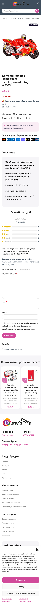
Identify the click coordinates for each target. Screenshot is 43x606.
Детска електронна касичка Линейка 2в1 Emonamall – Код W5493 (10, 390)
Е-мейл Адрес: (10, 441)
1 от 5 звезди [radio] (21, 270)
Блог (3, 474)
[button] (37, 549)
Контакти (6, 478)
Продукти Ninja (8, 523)
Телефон (27, 431)
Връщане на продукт (11, 503)
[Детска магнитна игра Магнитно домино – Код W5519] (30, 375)
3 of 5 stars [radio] (25, 270)
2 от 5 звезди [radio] (23, 270)
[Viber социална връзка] (29, 118)
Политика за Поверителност (14, 507)
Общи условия (8, 498)
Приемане (20, 580)
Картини (6, 535)
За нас (4, 470)
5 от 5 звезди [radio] (29, 270)
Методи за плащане (10, 494)
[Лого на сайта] (20, 3)
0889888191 (28, 435)
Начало (5, 461)
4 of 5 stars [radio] (27, 270)
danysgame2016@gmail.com (15, 444)
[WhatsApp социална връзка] (23, 118)
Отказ (21, 586)
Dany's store (7, 435)
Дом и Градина (8, 531)
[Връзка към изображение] (17, 421)
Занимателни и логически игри (10, 402)
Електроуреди (8, 527)
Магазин (5, 465)
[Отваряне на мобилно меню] (3, 3)
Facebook (7, 431)
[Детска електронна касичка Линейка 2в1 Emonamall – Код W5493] (10, 375)
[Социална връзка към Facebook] (11, 118)
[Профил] (38, 3)
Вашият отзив (9, 273)
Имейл (5, 312)
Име (4, 302)
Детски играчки (9, 18)
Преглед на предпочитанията (21, 593)
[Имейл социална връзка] (17, 118)
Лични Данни (7, 490)
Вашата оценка (10, 270)
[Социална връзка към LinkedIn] (20, 118)
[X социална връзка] (14, 118)
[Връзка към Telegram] (26, 118)
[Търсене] (37, 11)
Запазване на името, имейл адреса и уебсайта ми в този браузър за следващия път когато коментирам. (20, 326)
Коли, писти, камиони (29, 18)
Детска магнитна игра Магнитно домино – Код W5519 (31, 390)
